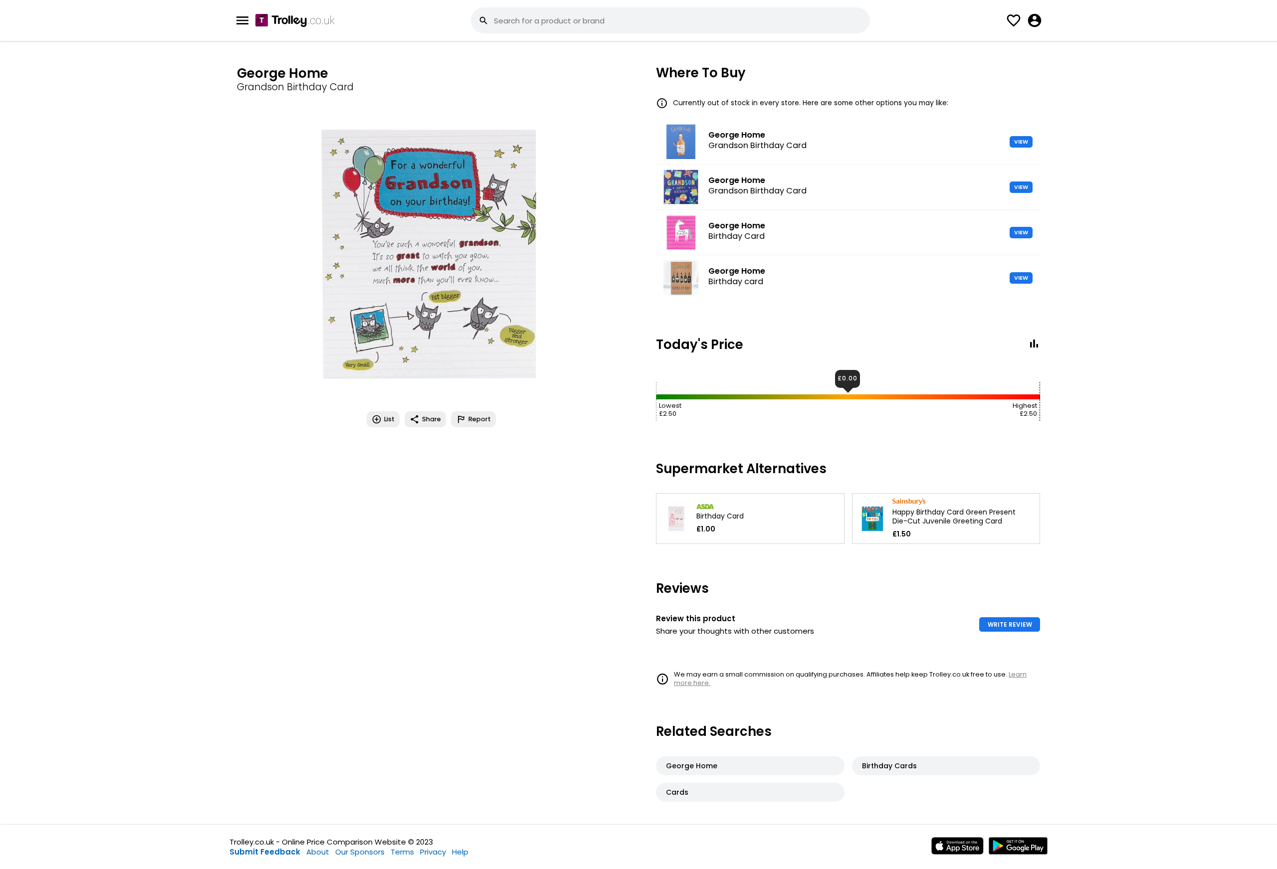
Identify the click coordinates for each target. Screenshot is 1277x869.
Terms (402, 852)
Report (479, 419)
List (389, 419)
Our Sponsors (360, 852)
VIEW (1021, 142)
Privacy (433, 852)
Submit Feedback (264, 852)
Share (431, 419)
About (317, 852)
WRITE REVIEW (1010, 624)
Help (460, 852)
